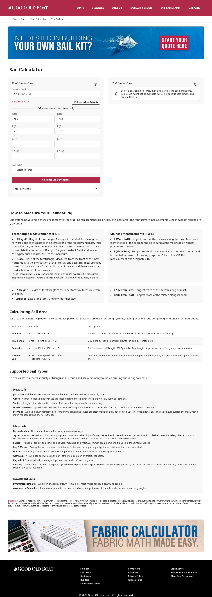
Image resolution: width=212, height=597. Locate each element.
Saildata (84, 568)
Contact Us (134, 568)
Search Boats (19, 19)
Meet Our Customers (182, 576)
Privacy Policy (135, 576)
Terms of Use (135, 579)
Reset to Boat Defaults (87, 102)
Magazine (194, 7)
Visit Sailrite (57, 19)
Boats (80, 7)
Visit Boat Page (20, 101)
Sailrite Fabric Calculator (184, 572)
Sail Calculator (170, 7)
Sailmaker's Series (90, 583)
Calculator (85, 572)
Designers (98, 7)
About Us (133, 572)
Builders (117, 7)
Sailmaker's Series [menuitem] (142, 7)
